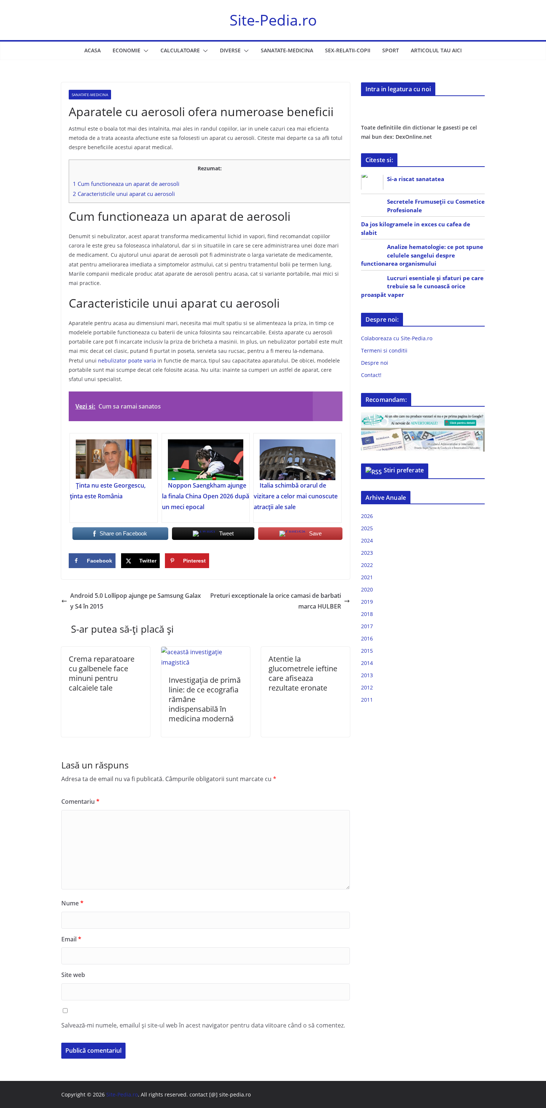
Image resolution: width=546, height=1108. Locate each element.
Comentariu (80, 801)
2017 (367, 626)
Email (71, 939)
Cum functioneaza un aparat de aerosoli (126, 183)
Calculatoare (180, 50)
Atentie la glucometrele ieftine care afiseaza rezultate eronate (303, 673)
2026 (367, 515)
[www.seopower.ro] (423, 416)
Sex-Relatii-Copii (347, 50)
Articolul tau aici (436, 50)
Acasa (92, 50)
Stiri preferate (404, 470)
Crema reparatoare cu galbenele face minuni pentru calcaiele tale (101, 673)
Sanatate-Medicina (287, 50)
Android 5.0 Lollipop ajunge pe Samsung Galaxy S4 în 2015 (135, 600)
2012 (367, 687)
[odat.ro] (423, 432)
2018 (367, 613)
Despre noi (374, 362)
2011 (367, 699)
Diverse (230, 50)
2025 (367, 528)
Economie (126, 50)
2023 (367, 552)
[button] (144, 50)
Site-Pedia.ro (273, 20)
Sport (390, 50)
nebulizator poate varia (126, 360)
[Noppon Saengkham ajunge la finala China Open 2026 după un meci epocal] (206, 459)
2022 (367, 564)
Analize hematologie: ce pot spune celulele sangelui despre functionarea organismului (422, 255)
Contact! (371, 374)
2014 (367, 662)
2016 (367, 638)
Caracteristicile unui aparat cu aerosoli (124, 193)
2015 (367, 650)
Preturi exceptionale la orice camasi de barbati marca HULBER (275, 600)
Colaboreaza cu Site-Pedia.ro (396, 338)
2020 (367, 589)
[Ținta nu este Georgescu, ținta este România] (113, 459)
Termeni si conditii (384, 350)
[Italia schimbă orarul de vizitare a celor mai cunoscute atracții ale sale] (297, 459)
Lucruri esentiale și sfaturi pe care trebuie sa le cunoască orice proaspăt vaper (422, 286)
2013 (367, 675)
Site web (73, 975)
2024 (367, 540)
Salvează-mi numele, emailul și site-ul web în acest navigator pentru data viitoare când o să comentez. (203, 1025)
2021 (367, 577)
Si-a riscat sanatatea (415, 179)
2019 (367, 601)
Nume (72, 903)
